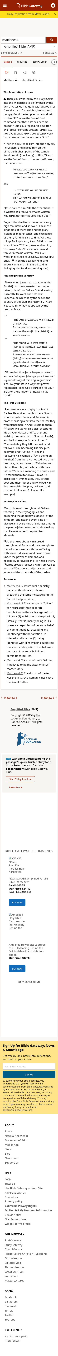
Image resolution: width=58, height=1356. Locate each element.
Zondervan (11, 1276)
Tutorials (10, 1183)
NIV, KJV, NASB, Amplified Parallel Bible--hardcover (28, 880)
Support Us (12, 1162)
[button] (53, 5)
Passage (7, 61)
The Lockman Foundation (25, 716)
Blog (7, 1153)
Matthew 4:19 (15, 603)
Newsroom (11, 1158)
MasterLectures (14, 1280)
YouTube (10, 1319)
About (8, 1131)
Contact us (11, 1197)
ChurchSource (13, 1249)
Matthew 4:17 (15, 586)
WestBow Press (14, 1271)
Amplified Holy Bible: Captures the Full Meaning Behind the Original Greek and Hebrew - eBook (27, 949)
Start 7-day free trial (20, 779)
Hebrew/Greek (39, 61)
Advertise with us (15, 1192)
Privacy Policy (14, 1107)
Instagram (11, 1301)
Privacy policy (13, 1201)
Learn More (15, 787)
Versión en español (16, 1336)
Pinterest (10, 1306)
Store (8, 1149)
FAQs (8, 1179)
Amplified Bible (20, 709)
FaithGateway (13, 1240)
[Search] (51, 40)
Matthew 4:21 (15, 660)
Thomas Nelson (14, 1267)
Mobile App (12, 1145)
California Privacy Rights (21, 1206)
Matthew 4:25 (15, 673)
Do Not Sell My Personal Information (28, 1210)
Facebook (11, 1297)
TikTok (9, 1310)
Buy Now (17, 902)
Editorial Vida (13, 1263)
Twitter (9, 1315)
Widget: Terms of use (18, 1224)
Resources (21, 61)
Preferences (12, 1340)
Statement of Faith (16, 1140)
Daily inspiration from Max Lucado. (28, 14)
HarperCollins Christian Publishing (26, 1254)
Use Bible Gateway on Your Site (24, 1188)
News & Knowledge (17, 1136)
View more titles (29, 981)
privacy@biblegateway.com (17, 1109)
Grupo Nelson (13, 1258)
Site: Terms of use (15, 1219)
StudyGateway (13, 1245)
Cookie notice (13, 1215)
